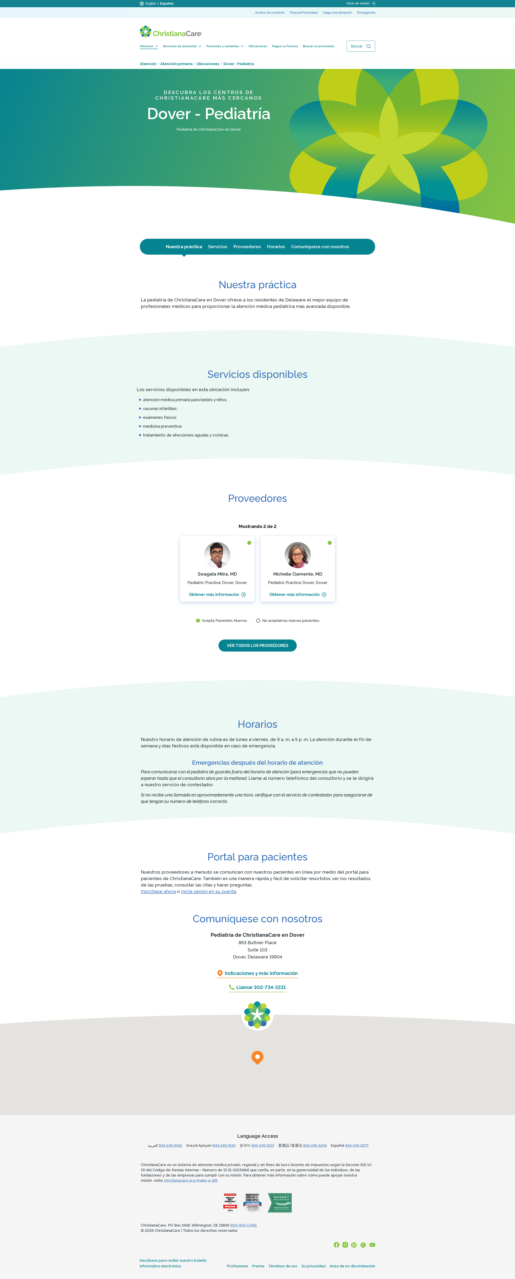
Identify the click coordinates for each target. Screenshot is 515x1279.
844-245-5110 (224, 1145)
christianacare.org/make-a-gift (190, 1180)
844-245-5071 (357, 1145)
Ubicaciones (257, 46)
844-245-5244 (315, 1145)
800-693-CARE (244, 1225)
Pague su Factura (285, 46)
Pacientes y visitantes (222, 46)
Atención (146, 46)
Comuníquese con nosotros (320, 246)
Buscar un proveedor (319, 46)
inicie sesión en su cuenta (208, 891)
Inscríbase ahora (158, 891)
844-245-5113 (262, 1145)
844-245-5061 (170, 1145)
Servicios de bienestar (180, 46)
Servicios (217, 246)
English (150, 3)
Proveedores (247, 246)
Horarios (276, 246)
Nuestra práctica (184, 246)
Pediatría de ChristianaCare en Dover (258, 935)
